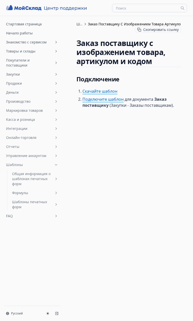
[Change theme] (47, 313)
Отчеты (12, 146)
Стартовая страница (24, 24)
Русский (17, 313)
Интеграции (16, 128)
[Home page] (47, 8)
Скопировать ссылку (161, 29)
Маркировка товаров (24, 110)
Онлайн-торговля (21, 137)
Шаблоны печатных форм (29, 204)
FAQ (9, 215)
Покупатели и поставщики (18, 63)
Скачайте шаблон (99, 91)
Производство (18, 101)
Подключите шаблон (103, 99)
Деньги (12, 92)
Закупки (13, 74)
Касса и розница (20, 119)
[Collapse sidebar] (56, 313)
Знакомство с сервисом (26, 42)
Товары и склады (20, 51)
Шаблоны (14, 164)
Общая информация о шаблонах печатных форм (31, 178)
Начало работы (19, 33)
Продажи (14, 83)
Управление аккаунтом (26, 155)
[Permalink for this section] (156, 61)
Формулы (20, 192)
